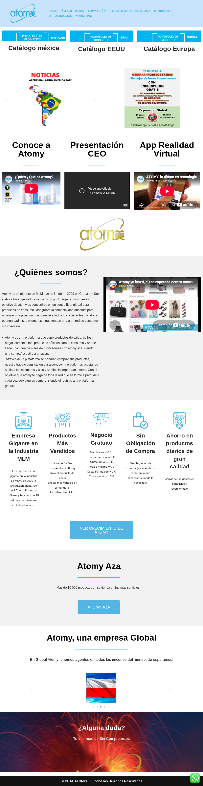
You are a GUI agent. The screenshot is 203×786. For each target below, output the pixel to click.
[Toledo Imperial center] (23, 13)
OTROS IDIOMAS (60, 16)
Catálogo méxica (33, 48)
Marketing (84, 16)
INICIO (53, 11)
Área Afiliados (72, 11)
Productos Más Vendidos (62, 443)
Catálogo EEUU (101, 49)
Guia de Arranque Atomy (131, 11)
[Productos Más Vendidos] (62, 420)
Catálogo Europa (169, 48)
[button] (6, 100)
